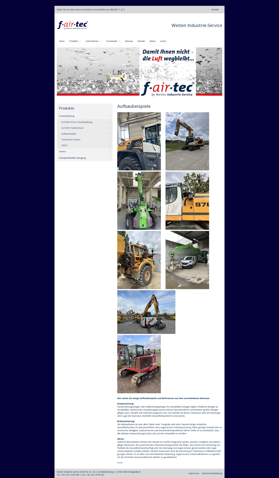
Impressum (194, 473)
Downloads (112, 41)
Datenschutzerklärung (212, 473)
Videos (153, 41)
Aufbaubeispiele (68, 133)
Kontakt (215, 9)
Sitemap (129, 41)
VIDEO (64, 145)
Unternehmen (92, 41)
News (62, 41)
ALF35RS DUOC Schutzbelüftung (76, 122)
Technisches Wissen (70, 139)
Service (62, 151)
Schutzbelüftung (66, 116)
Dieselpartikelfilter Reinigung (72, 157)
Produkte (73, 41)
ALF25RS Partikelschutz (72, 128)
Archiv (163, 41)
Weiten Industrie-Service (197, 25)
